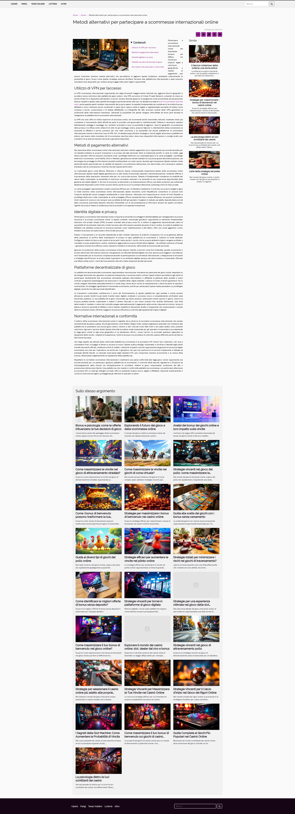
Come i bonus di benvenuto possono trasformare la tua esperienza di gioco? (93, 517)
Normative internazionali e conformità (148, 67)
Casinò (14, 4)
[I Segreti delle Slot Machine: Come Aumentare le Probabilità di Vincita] (99, 716)
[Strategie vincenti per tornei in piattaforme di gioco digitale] (147, 585)
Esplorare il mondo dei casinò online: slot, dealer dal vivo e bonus (147, 646)
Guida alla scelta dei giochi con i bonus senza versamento (193, 515)
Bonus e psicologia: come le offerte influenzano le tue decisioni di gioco (98, 427)
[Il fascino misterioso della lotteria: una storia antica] (204, 54)
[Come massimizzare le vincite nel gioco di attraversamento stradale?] (99, 453)
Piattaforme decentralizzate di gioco (147, 62)
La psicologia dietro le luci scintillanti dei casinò (204, 138)
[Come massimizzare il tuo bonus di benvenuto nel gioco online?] (99, 629)
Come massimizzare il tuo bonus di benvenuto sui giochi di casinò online (146, 736)
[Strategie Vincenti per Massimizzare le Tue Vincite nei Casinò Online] (147, 672)
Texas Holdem (38, 4)
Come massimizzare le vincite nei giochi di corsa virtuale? (145, 471)
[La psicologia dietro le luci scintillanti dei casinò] (204, 125)
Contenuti (139, 42)
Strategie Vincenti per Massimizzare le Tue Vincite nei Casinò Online (147, 690)
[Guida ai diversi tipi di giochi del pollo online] (99, 541)
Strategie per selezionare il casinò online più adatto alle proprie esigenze (97, 692)
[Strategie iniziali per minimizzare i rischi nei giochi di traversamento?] (196, 541)
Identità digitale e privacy (142, 57)
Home (75, 15)
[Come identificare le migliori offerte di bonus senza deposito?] (99, 585)
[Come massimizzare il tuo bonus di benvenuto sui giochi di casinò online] (147, 716)
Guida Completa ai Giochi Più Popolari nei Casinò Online (191, 734)
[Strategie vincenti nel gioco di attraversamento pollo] (196, 629)
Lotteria (53, 4)
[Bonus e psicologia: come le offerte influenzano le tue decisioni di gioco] (99, 409)
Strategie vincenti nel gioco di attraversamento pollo (192, 646)
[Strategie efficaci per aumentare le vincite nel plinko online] (147, 541)
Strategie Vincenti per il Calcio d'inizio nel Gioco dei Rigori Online (195, 690)
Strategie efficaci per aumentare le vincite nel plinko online (146, 559)
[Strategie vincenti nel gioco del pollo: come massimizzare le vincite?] (196, 453)
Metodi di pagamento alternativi (145, 52)
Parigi (24, 4)
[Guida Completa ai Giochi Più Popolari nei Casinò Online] (196, 716)
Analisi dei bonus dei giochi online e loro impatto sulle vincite (196, 427)
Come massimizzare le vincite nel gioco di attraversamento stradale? (98, 471)
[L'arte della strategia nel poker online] (204, 160)
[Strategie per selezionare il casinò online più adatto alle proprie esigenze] (99, 672)
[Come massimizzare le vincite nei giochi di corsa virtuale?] (147, 453)
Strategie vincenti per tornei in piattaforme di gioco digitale (143, 603)
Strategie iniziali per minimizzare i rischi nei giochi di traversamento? (195, 559)
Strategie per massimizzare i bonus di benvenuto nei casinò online (204, 102)
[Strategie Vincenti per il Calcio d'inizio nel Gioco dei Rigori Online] (196, 672)
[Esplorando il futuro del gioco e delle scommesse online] (147, 409)
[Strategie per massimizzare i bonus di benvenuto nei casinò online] (204, 88)
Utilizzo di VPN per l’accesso (144, 47)
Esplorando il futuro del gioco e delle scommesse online (144, 427)
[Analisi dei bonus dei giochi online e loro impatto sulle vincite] (196, 409)
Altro (63, 4)
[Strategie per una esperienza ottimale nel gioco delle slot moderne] (196, 585)
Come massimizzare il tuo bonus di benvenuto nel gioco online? (98, 646)
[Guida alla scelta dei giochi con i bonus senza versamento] (196, 497)
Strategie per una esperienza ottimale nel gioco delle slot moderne (191, 605)
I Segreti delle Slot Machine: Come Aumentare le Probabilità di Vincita (98, 734)
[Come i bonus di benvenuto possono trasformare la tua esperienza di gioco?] (99, 497)
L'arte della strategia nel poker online (204, 172)
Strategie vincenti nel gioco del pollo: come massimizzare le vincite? (193, 473)
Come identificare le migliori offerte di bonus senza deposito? (98, 603)
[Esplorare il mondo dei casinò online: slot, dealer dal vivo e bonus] (147, 629)
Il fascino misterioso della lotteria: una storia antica (204, 66)
